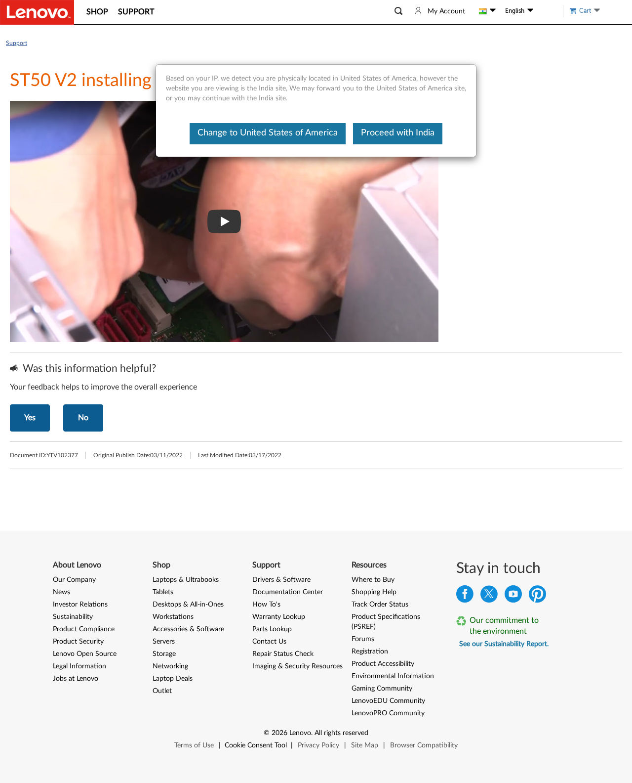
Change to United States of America (268, 133)
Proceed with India (397, 133)
